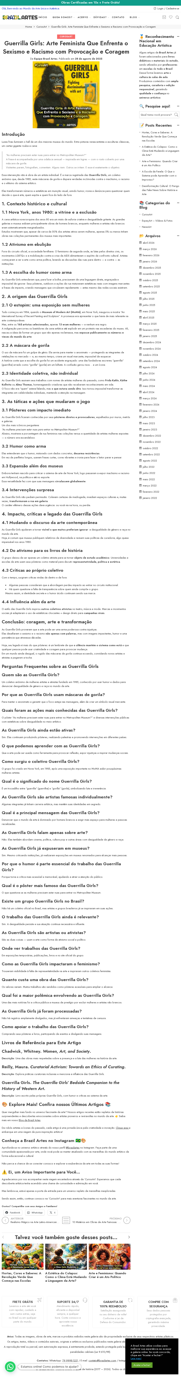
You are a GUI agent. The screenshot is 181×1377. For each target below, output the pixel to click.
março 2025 (150, 324)
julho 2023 (149, 417)
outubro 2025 (150, 280)
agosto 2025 (150, 292)
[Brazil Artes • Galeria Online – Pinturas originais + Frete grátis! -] (20, 17)
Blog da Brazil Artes (29, 1120)
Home (28, 26)
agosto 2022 (150, 460)
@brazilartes (73, 1147)
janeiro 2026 (150, 261)
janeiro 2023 (150, 429)
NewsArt (146, 227)
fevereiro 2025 (151, 330)
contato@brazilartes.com (102, 1360)
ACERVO (83, 17)
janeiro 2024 (150, 411)
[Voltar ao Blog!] (66, 1220)
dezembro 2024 (152, 342)
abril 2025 (148, 317)
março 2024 (150, 398)
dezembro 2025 (152, 267)
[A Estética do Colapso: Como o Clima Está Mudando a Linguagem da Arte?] (66, 1256)
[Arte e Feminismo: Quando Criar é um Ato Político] (109, 1256)
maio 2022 (149, 479)
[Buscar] (177, 17)
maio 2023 (149, 423)
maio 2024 (149, 386)
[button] (10, 1366)
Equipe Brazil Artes (45, 58)
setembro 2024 (151, 361)
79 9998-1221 (70, 1360)
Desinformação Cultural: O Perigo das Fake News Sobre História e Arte (160, 190)
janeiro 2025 (150, 336)
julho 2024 (148, 373)
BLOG (133, 17)
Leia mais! (136, 1358)
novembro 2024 (152, 348)
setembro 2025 (151, 286)
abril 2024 (148, 392)
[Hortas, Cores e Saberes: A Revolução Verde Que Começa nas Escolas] (22, 1256)
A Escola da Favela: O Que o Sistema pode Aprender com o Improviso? (159, 175)
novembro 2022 (152, 442)
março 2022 (150, 485)
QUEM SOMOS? (62, 17)
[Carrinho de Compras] (164, 17)
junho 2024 (149, 380)
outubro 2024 (150, 355)
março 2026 (150, 249)
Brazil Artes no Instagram (49, 1140)
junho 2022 (149, 473)
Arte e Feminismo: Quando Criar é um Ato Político (107, 1275)
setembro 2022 (151, 454)
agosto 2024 (150, 367)
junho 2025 (149, 305)
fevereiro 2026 (151, 255)
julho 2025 (148, 299)
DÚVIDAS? (100, 17)
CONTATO (118, 17)
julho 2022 (148, 467)
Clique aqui (122, 1128)
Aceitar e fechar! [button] (142, 1365)
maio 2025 (149, 311)
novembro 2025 (152, 274)
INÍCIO (43, 17)
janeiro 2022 (150, 498)
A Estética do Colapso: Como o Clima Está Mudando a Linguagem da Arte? (66, 1277)
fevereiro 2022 (151, 492)
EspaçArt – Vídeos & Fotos (157, 220)
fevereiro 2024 (151, 404)
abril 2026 (148, 243)
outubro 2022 (150, 448)
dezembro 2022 (152, 435)
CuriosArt (41, 26)
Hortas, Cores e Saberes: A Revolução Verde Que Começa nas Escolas (21, 1277)
